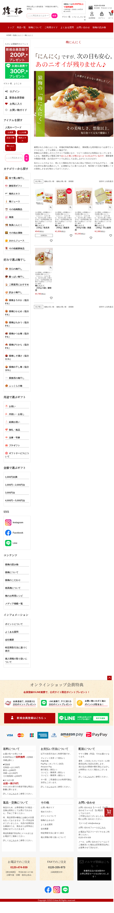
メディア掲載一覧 (14, 603)
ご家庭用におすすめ (19, 284)
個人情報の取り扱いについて (16, 660)
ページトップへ (109, 678)
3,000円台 (10, 493)
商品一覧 (21, 27)
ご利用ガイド (51, 27)
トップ (10, 27)
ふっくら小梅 (15, 386)
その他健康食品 (16, 248)
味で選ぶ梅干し (16, 178)
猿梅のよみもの (47, 820)
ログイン (15, 91)
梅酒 (11, 217)
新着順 (71, 181)
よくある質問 (67, 27)
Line (15, 543)
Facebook (18, 533)
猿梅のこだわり (13, 580)
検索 (54, 16)
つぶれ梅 (22, 132)
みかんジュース (16, 240)
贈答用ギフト (15, 186)
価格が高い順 (61, 181)
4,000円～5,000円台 (15, 500)
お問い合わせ (83, 27)
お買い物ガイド (18, 110)
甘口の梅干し (15, 269)
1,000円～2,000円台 (15, 485)
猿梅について (35, 27)
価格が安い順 (49, 181)
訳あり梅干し (15, 292)
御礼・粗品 (14, 430)
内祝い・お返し (16, 414)
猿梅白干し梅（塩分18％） (17, 368)
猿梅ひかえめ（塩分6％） (17, 313)
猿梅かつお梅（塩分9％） (17, 335)
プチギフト (14, 445)
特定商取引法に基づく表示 (16, 649)
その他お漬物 (15, 233)
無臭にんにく (18, 35)
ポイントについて (14, 624)
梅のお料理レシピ (14, 596)
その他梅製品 (15, 209)
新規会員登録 (16, 97)
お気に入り (16, 103)
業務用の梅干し (16, 378)
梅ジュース (14, 201)
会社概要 (9, 640)
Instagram (18, 522)
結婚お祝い (14, 422)
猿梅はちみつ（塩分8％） (17, 324)
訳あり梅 (10, 138)
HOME (8, 35)
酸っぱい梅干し (16, 277)
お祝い (12, 406)
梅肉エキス (14, 193)
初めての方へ (46, 812)
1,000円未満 (11, 477)
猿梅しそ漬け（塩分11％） (17, 357)
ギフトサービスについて (17, 455)
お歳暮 (10, 132)
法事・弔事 (14, 437)
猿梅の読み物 (99, 27)
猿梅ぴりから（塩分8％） (17, 346)
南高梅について (13, 588)
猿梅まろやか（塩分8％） (17, 302)
